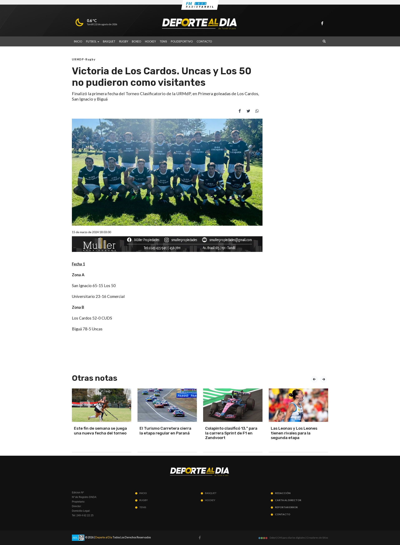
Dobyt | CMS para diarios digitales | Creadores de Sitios (298, 537)
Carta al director (288, 500)
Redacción (282, 493)
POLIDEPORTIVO (182, 41)
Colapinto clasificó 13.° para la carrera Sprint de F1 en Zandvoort (231, 433)
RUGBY (123, 41)
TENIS (163, 41)
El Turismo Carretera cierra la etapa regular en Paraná (165, 431)
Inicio (78, 41)
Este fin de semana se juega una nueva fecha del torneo (100, 431)
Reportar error (286, 507)
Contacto (204, 41)
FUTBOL (91, 41)
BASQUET (109, 41)
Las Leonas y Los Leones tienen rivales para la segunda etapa (294, 433)
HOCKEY (150, 41)
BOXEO (136, 41)
